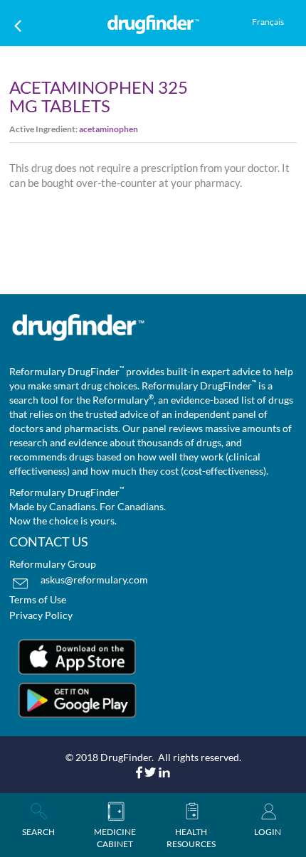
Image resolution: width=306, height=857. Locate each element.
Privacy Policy (41, 615)
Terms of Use (37, 599)
